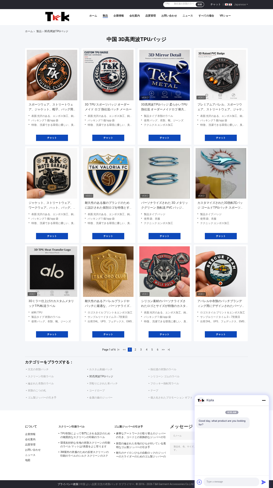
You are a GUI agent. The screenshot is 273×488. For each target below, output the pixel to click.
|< (119, 349)
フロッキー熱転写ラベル (164, 383)
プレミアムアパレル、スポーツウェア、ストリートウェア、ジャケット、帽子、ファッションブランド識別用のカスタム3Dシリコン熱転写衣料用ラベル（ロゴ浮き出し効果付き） (220, 107)
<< (124, 349)
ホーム (93, 15)
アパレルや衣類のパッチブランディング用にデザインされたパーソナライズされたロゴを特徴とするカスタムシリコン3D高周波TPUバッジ (220, 303)
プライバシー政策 (68, 484)
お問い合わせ (169, 15)
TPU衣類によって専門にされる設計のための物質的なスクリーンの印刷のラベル (85, 435)
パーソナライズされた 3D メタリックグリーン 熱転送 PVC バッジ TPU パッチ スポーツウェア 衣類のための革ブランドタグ (164, 205)
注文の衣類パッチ (38, 369)
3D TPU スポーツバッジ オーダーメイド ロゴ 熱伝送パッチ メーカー (108, 107)
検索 (200, 4)
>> (163, 349)
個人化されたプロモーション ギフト (171, 397)
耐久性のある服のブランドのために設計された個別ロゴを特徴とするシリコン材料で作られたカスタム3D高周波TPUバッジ (107, 205)
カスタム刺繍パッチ (101, 369)
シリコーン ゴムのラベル (165, 376)
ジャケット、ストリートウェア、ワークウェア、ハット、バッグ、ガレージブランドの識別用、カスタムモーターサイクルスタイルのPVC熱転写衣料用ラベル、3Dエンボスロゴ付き (51, 205)
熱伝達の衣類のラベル (163, 369)
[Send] (264, 482)
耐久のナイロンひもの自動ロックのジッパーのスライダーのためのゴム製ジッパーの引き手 (141, 455)
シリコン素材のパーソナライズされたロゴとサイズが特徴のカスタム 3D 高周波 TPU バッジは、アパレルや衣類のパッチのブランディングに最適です (163, 303)
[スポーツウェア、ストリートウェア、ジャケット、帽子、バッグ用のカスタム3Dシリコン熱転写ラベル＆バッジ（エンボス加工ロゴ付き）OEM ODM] (52, 75)
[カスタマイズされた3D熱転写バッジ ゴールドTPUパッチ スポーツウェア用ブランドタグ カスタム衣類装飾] (221, 173)
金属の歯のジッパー (101, 397)
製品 (105, 15)
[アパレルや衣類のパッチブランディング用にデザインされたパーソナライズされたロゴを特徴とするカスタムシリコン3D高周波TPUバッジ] (221, 271)
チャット (215, 4)
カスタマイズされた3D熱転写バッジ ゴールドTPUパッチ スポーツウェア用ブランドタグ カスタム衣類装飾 (220, 205)
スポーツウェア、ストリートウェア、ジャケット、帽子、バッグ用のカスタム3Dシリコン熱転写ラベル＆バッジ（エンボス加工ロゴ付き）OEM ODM (51, 107)
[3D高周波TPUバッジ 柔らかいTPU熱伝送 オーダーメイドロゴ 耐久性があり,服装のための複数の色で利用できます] (164, 75)
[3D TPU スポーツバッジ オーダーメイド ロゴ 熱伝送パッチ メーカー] (108, 75)
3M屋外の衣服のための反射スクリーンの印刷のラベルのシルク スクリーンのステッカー (84, 454)
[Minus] (263, 400)
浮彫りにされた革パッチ (103, 383)
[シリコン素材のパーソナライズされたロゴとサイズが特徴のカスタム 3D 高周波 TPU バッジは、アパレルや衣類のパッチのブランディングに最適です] (164, 271)
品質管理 (150, 15)
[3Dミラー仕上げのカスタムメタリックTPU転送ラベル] (52, 271)
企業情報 (118, 15)
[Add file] (199, 482)
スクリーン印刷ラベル (41, 376)
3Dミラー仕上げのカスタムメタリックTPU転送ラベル (51, 303)
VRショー (225, 15)
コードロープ (97, 390)
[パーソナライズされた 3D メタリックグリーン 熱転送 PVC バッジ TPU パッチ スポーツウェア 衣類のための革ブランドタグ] (164, 173)
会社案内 (134, 15)
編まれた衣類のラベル (41, 383)
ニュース (188, 15)
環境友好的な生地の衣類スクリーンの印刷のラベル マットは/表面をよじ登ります (85, 444)
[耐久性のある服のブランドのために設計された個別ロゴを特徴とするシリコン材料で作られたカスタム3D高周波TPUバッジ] (108, 173)
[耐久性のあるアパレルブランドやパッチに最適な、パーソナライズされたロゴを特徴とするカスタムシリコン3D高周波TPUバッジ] (108, 271)
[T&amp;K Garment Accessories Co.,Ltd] (57, 16)
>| (169, 349)
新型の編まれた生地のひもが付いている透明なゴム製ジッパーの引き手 (141, 445)
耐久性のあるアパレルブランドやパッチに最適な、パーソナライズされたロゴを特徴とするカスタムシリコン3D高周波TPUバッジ (107, 303)
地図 (27, 460)
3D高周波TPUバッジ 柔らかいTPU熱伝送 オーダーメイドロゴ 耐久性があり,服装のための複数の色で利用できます (164, 107)
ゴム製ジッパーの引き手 (42, 397)
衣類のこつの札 (37, 390)
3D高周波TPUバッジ (101, 376)
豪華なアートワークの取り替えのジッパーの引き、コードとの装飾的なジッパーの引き (141, 436)
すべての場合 (206, 15)
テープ (154, 390)
